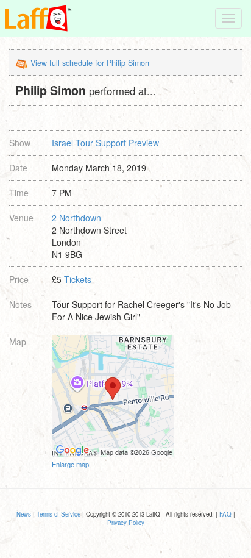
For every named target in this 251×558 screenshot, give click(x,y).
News (23, 514)
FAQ (225, 514)
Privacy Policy (125, 522)
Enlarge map (70, 464)
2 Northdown (76, 218)
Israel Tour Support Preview (105, 143)
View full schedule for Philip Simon (89, 62)
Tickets (77, 279)
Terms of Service (58, 514)
